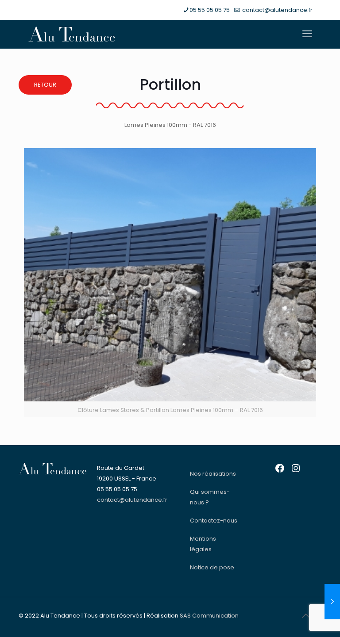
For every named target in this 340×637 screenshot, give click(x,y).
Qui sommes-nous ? (210, 497)
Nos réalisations (213, 473)
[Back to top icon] (305, 615)
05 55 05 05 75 (209, 10)
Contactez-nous (213, 520)
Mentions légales (203, 543)
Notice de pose (212, 567)
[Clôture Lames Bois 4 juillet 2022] (332, 601)
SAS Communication (209, 615)
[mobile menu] (307, 34)
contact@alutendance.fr (277, 10)
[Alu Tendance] (71, 34)
